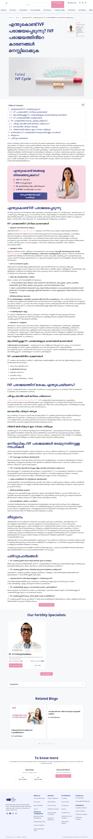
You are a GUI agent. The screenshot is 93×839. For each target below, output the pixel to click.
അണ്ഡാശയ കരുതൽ (14, 254)
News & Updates (38, 805)
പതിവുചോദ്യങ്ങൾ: (19, 138)
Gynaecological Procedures (52, 813)
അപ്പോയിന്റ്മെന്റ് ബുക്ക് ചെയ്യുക (30, 196)
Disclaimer (17, 837)
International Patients (65, 822)
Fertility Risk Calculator (78, 818)
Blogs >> (18, 17)
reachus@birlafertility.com (82, 801)
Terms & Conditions (39, 825)
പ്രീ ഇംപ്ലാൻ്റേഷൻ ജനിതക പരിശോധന (31, 123)
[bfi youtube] (83, 4)
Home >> (12, 17)
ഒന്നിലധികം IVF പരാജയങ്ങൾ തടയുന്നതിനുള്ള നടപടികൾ (35, 132)
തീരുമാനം (15, 135)
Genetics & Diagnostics (51, 819)
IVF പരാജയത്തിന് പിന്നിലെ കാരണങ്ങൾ (30, 112)
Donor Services (52, 805)
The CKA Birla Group (39, 798)
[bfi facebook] (86, 4)
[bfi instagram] (80, 4)
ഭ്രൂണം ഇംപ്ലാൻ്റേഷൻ (26, 231)
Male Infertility (51, 802)
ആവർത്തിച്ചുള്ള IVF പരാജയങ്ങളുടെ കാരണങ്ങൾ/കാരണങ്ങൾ (40, 115)
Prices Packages (35, 10)
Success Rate (23, 10)
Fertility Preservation (53, 809)
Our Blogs (64, 798)
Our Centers (58, 3)
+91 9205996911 (79, 798)
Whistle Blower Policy (39, 821)
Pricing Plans (64, 805)
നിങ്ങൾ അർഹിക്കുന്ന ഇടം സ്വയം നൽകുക (32, 129)
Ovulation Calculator (81, 808)
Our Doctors (71, 10)
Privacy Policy (10, 837)
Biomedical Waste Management (39, 817)
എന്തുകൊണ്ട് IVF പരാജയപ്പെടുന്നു (25, 109)
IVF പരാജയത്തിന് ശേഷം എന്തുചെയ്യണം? (29, 120)
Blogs (90, 10)
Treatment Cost (65, 812)
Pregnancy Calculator (81, 814)
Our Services (47, 10)
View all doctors (46, 674)
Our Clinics (13, 10)
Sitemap (63, 809)
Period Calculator (80, 811)
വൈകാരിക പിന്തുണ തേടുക (25, 126)
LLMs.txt (24, 837)
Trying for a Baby (60, 10)
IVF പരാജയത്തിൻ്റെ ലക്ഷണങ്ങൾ (28, 118)
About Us (3, 10)
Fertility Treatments (53, 798)
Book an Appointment (46, 605)
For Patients (82, 10)
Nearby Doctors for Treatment (66, 817)
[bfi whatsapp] (16, 813)
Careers (36, 809)
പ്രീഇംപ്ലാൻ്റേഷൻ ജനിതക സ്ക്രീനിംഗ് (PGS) (23, 400)
